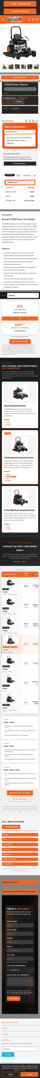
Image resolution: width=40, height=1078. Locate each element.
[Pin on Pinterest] (29, 120)
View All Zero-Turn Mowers (21, 793)
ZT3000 (8, 424)
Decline (10, 1074)
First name (12, 921)
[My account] (33, 19)
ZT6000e (8, 480)
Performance (27, 175)
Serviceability (8, 864)
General (5, 834)
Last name (12, 930)
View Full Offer (12, 132)
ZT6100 (8, 527)
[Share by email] (37, 120)
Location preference (16, 966)
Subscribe (8, 1054)
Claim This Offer (21, 341)
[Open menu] (3, 19)
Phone (10, 938)
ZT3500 (8, 474)
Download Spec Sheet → (20, 163)
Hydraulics (7, 854)
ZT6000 (8, 478)
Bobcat (6, 93)
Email (10, 947)
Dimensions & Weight (9, 859)
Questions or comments (18, 975)
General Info (9, 174)
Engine (18, 175)
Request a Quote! (21, 77)
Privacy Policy (15, 992)
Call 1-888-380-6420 (21, 4)
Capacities (6, 849)
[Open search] (29, 19)
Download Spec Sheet (12, 827)
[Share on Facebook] (26, 120)
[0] (36, 19)
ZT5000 (8, 476)
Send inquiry (13, 998)
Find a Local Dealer (21, 799)
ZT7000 (8, 529)
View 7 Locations (21, 11)
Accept (29, 1074)
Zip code (11, 955)
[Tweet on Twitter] (33, 120)
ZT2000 (8, 422)
